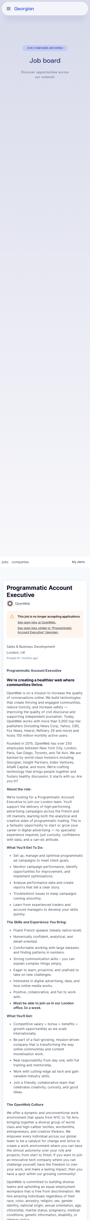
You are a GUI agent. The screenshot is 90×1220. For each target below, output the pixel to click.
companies (20, 562)
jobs (5, 562)
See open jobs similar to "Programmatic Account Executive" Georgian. (45, 630)
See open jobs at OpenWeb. (37, 622)
